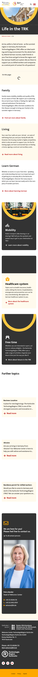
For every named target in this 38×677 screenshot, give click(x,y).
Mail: (9, 648)
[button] (30, 4)
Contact (13, 674)
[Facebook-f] (3, 663)
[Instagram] (7, 663)
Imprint (25, 674)
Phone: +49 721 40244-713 (10, 645)
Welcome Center (6, 36)
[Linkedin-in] (12, 663)
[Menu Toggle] (34, 4)
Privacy (19, 674)
